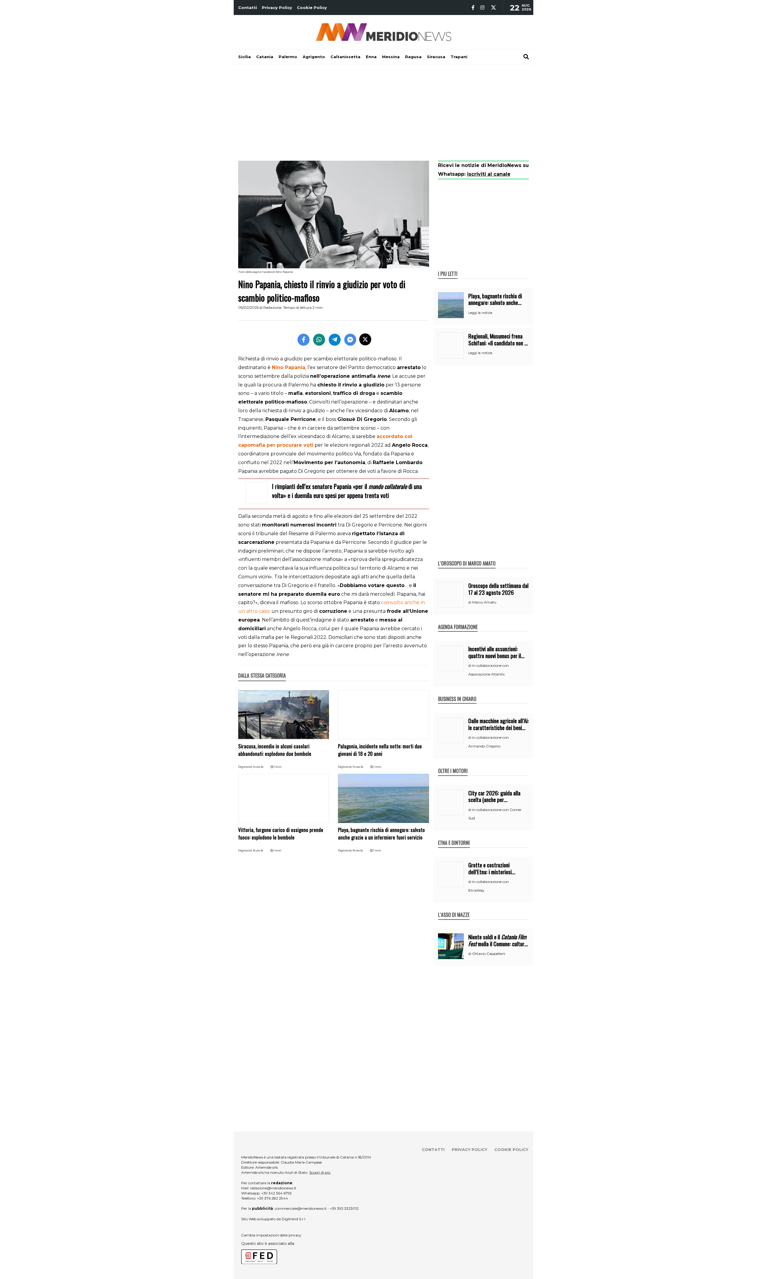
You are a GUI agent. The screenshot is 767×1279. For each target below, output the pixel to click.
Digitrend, (245, 766)
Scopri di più (319, 1172)
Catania (264, 56)
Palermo (288, 56)
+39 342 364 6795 (276, 1193)
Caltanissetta (345, 56)
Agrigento (314, 56)
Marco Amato (484, 602)
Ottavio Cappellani (488, 953)
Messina (391, 56)
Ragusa (413, 56)
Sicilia (244, 56)
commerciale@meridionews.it (301, 1208)
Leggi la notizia (480, 313)
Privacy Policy (277, 7)
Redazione (272, 307)
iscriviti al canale (489, 174)
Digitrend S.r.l (293, 1219)
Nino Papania (288, 367)
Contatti (247, 7)
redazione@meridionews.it (273, 1188)
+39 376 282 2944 (272, 1198)
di (470, 602)
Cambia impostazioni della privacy (271, 1235)
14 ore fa (258, 766)
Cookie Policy (312, 7)
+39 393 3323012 (344, 1208)
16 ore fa (258, 850)
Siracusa (436, 56)
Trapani (459, 56)
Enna (371, 56)
